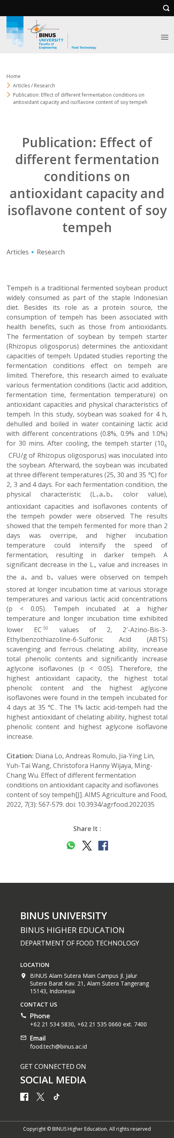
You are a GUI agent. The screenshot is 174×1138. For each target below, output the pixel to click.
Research (51, 252)
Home (13, 76)
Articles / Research (34, 85)
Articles (17, 252)
